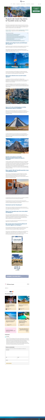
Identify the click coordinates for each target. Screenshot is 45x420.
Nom (6, 357)
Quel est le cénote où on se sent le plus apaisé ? (13, 35)
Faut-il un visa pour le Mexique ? (23, 305)
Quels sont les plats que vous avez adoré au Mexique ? (13, 39)
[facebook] (11, 291)
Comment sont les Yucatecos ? (10, 38)
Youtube (10, 30)
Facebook (7, 30)
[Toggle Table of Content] (27, 33)
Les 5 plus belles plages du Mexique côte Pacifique (23, 321)
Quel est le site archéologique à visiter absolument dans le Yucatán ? (15, 36)
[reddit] (12, 291)
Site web (7, 360)
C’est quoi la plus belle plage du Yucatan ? (10, 321)
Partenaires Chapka (10, 284)
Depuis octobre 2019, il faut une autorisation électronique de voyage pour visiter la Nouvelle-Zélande (23, 329)
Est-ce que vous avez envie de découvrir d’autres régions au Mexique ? (16, 40)
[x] (10, 291)
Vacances (4, 297)
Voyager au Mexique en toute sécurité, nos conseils (10, 305)
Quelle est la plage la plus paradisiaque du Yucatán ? (13, 34)
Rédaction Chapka (9, 308)
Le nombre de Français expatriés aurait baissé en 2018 (10, 330)
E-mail (18, 357)
